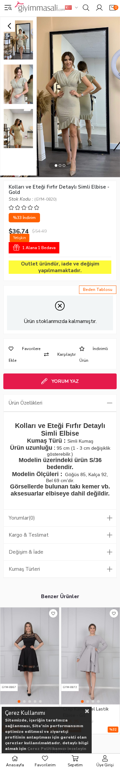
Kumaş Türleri (24, 569)
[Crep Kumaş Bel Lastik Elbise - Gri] (90, 656)
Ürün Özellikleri (25, 403)
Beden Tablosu (97, 289)
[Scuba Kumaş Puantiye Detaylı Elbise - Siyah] (29, 656)
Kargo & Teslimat (29, 535)
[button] (56, 165)
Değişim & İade (26, 552)
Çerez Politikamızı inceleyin (56, 748)
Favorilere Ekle (53, 613)
